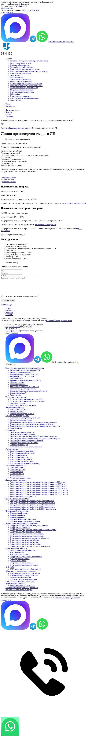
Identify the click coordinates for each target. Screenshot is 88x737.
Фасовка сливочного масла (20, 478)
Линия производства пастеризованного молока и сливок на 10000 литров (39, 490)
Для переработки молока (19, 559)
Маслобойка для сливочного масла (23, 550)
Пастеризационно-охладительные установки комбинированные (35, 426)
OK (2, 124)
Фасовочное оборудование (20, 79)
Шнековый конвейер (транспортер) (24, 88)
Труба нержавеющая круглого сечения (25, 521)
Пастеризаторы (16, 428)
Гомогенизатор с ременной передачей (25, 463)
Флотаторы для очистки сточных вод (24, 98)
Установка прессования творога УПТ (24, 387)
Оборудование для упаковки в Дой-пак (25, 532)
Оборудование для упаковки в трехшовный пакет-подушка (33, 530)
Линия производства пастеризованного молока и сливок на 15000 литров (39, 492)
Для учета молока (17, 552)
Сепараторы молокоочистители (22, 434)
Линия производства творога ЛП (23, 497)
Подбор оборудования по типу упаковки (26, 84)
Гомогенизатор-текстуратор (21, 459)
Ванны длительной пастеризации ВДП (25, 370)
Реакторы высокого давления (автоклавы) (26, 86)
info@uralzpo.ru (7, 8)
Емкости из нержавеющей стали (22, 389)
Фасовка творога (16, 476)
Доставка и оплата (13, 110)
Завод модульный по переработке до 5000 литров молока (32, 507)
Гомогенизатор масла (18, 455)
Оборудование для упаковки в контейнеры (27, 536)
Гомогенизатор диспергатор (21, 457)
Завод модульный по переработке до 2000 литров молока (32, 505)
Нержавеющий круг (18, 515)
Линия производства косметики (22, 586)
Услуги (8, 104)
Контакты (9, 116)
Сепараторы (15, 75)
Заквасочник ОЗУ (17, 383)
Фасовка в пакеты (17, 468)
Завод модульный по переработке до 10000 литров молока (33, 509)
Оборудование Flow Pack (20, 528)
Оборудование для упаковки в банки (24, 540)
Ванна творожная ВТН (19, 385)
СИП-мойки (15, 94)
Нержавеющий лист (18, 517)
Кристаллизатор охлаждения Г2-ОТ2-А (25, 381)
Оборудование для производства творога (26, 557)
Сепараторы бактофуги (19, 445)
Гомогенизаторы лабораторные (22, 453)
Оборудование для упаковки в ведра (24, 542)
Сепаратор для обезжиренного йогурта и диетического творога (35, 439)
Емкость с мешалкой (18, 393)
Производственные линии (20, 73)
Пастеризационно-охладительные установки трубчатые (32, 424)
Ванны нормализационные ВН (22, 372)
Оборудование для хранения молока (24, 565)
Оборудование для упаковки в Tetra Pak (25, 544)
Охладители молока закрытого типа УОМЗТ (27, 401)
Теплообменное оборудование (22, 67)
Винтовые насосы (17, 412)
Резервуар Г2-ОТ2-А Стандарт (22, 376)
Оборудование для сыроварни (22, 563)
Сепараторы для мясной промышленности (26, 441)
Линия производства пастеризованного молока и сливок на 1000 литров (38, 484)
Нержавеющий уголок (19, 513)
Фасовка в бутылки (17, 470)
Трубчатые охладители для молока (23, 579)
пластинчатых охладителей (45, 225)
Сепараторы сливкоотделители (22, 432)
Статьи (8, 114)
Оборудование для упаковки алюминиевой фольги (30, 546)
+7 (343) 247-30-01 (19, 6)
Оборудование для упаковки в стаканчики (26, 534)
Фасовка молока (16, 472)
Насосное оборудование (19, 65)
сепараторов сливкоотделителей (73, 203)
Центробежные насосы (19, 410)
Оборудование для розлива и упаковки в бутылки (29, 538)
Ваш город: (5, 4)
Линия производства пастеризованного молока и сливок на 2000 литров (38, 486)
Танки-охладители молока (20, 63)
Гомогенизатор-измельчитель (21, 461)
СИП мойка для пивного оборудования (25, 569)
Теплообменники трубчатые (21, 420)
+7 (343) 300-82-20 (31, 10)
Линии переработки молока (21, 82)
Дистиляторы (15, 100)
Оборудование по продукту (21, 96)
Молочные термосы (18, 403)
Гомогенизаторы (16, 77)
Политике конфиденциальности (67, 598)
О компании (10, 106)
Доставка (9, 313)
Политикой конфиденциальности (59, 321)
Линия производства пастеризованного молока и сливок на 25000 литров (39, 494)
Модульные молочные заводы (21, 90)
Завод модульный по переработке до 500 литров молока (32, 501)
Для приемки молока (18, 561)
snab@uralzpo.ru (7, 12)
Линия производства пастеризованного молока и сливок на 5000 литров (38, 488)
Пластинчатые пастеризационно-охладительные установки (33, 422)
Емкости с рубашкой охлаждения (23, 405)
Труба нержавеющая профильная (23, 519)
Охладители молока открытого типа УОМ (26, 399)
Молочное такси (16, 378)
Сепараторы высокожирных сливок (24, 443)
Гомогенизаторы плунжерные (21, 451)
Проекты (9, 112)
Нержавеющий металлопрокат (22, 92)
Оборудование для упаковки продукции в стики (29, 526)
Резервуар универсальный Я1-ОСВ (24, 374)
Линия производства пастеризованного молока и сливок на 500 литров (38, 482)
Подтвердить (6, 600)
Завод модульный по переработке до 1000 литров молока (32, 503)
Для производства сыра (19, 555)
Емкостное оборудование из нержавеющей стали (29, 61)
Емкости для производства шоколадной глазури (28, 71)
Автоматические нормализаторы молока (26, 447)
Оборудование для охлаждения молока (25, 69)
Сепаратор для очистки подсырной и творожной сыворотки (33, 436)
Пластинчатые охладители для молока (25, 418)
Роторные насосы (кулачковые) (22, 414)
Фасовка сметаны (17, 474)
